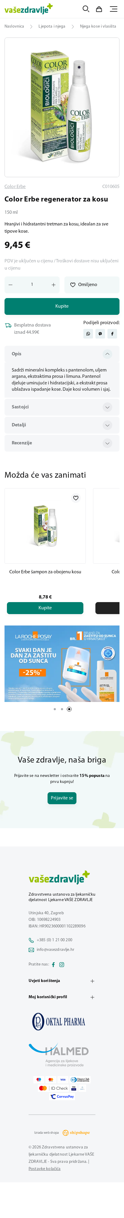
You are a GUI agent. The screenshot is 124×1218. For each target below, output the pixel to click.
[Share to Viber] (100, 334)
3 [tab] (69, 709)
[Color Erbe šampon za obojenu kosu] (45, 525)
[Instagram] (61, 964)
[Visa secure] (73, 1088)
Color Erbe (15, 186)
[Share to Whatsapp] (88, 334)
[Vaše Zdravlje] (29, 9)
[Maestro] (38, 1079)
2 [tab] (62, 709)
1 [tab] (54, 709)
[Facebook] (53, 964)
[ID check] (53, 1088)
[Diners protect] (82, 1088)
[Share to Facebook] (112, 334)
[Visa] (62, 1079)
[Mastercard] (50, 1079)
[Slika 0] (62, 107)
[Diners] (80, 1079)
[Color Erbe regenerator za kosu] (62, 1021)
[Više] (62, 663)
